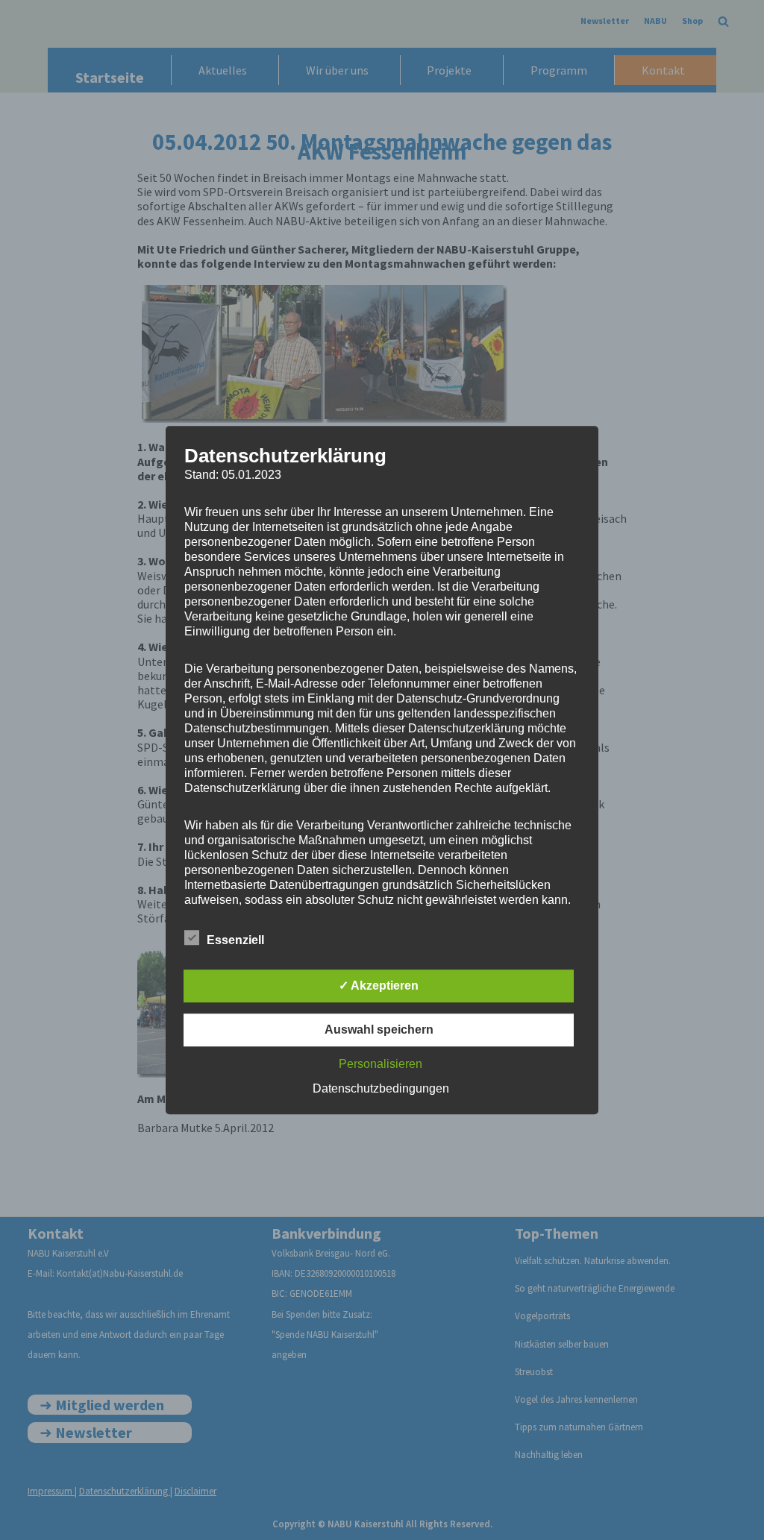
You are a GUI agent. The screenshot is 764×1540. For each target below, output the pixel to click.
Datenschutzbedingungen (381, 1088)
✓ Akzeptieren (379, 985)
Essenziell (235, 940)
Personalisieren (380, 1063)
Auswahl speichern (379, 1029)
